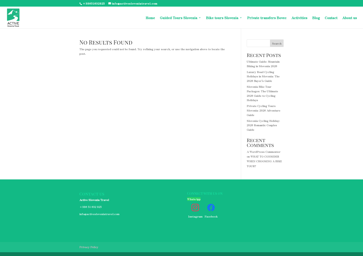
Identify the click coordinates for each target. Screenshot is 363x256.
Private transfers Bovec (267, 18)
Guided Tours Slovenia (178, 18)
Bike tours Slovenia (222, 18)
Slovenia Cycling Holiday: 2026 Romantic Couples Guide (263, 125)
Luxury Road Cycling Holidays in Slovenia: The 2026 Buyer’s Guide (263, 76)
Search (277, 43)
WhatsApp (194, 199)
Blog (316, 18)
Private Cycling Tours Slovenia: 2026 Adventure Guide (263, 110)
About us (349, 18)
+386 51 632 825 (90, 207)
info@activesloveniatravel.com (99, 214)
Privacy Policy (88, 247)
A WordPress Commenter (264, 152)
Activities (299, 18)
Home (150, 18)
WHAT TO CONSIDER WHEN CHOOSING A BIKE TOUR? (264, 161)
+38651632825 (94, 3)
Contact (331, 18)
